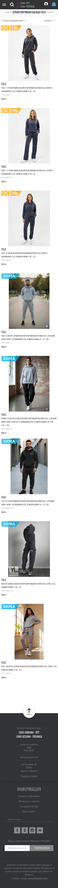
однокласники (25, 830)
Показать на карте (29, 776)
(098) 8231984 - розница (29, 736)
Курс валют (29, 811)
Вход (46, 4)
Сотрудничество (29, 806)
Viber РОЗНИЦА (28, 6)
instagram (32, 830)
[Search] (6, 819)
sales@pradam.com (29, 757)
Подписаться (41, 848)
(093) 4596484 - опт (29, 732)
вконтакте (40, 830)
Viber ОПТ (25, 3)
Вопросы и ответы (29, 801)
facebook (17, 830)
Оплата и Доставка (29, 796)
